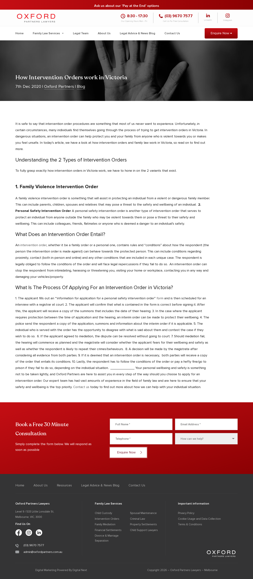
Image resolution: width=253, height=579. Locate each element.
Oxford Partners (59, 86)
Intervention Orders (107, 518)
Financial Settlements (108, 530)
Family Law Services (46, 33)
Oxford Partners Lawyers (185, 570)
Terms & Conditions (190, 524)
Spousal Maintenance (143, 513)
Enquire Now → (221, 33)
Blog (81, 86)
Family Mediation (105, 524)
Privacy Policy (186, 513)
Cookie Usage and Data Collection (199, 518)
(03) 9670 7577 (34, 545)
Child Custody (103, 513)
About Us (104, 33)
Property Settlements (143, 524)
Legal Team (81, 33)
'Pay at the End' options (140, 5)
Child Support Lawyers (144, 530)
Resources (64, 485)
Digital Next (80, 570)
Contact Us (172, 33)
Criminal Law (137, 518)
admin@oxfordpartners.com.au (43, 552)
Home (19, 33)
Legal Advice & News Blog (137, 33)
